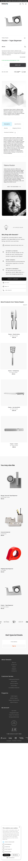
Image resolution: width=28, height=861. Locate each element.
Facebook (14, 745)
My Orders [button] (14, 715)
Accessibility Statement (14, 692)
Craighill (4, 575)
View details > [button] (23, 62)
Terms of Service (14, 688)
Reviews (6, 133)
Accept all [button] (6, 855)
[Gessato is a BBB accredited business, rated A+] (14, 734)
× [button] (19, 827)
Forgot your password (14, 720)
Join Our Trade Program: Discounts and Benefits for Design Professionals (14, 1)
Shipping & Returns (17, 133)
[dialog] (11, 843)
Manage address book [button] (14, 722)
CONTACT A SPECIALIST (13, 284)
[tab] (7, 129)
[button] (21, 4)
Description (7, 129)
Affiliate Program (14, 703)
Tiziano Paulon (5, 43)
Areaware (4, 539)
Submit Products (14, 707)
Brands (14, 672)
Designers (14, 674)
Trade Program (14, 701)
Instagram (9, 745)
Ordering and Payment (14, 684)
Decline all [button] (15, 855)
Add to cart (18, 70)
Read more (5, 839)
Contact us (14, 676)
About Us (14, 667)
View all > (25, 310)
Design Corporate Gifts (14, 705)
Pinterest (19, 745)
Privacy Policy (14, 690)
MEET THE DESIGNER (13, 191)
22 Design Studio (6, 502)
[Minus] (7, 71)
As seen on (14, 669)
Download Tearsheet (9, 137)
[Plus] (7, 69)
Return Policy (14, 686)
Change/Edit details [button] (14, 718)
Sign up (14, 651)
